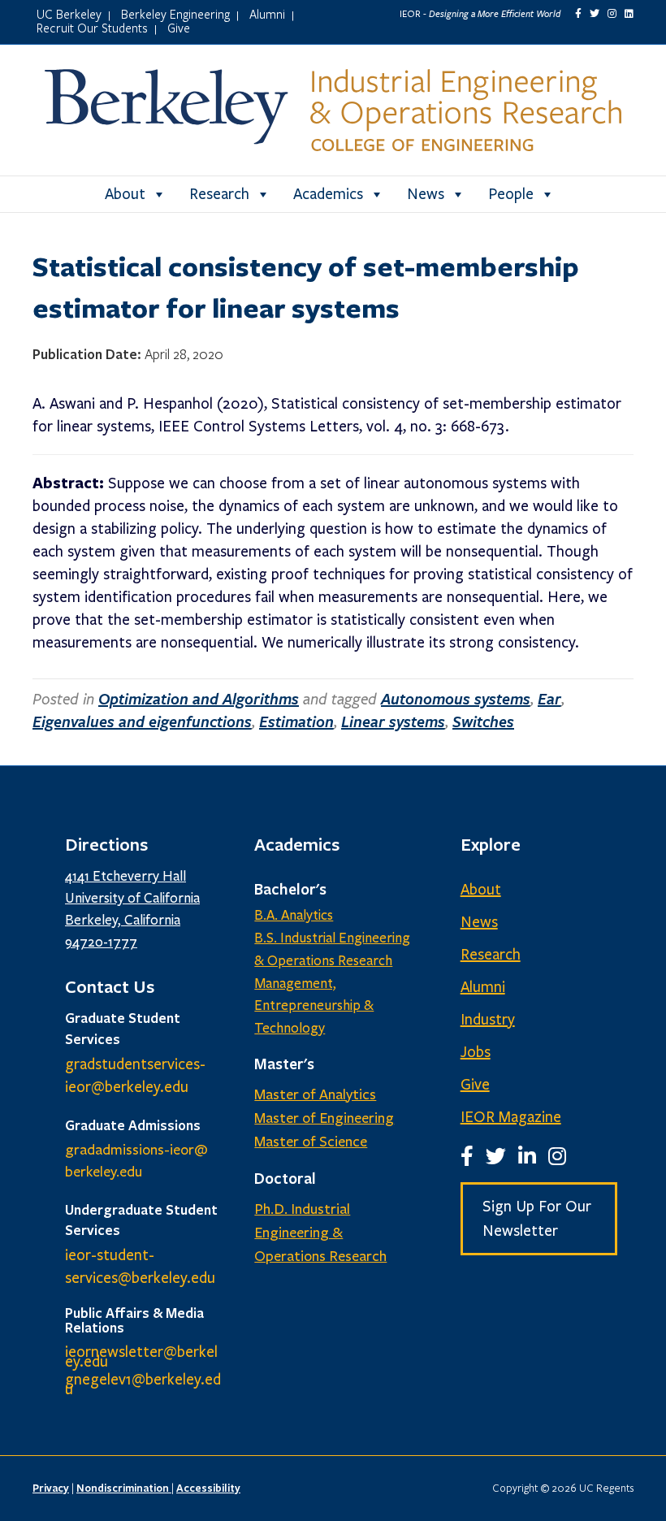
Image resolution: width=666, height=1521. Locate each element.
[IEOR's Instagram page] (612, 13)
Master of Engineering (324, 1118)
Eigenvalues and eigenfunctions (142, 721)
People (511, 194)
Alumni (267, 14)
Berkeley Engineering (175, 14)
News (425, 194)
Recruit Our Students (92, 28)
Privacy (50, 1487)
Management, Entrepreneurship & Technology (314, 1006)
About (125, 194)
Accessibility (208, 1487)
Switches (483, 721)
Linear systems (393, 721)
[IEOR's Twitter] (594, 13)
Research (219, 194)
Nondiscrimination (123, 1487)
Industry (488, 1020)
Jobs (476, 1052)
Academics (328, 194)
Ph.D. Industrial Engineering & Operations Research (320, 1232)
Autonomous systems (455, 698)
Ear (549, 698)
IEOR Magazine (511, 1117)
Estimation (296, 721)
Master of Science (310, 1141)
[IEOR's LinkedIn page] (629, 13)
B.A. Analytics (293, 915)
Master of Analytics (315, 1094)
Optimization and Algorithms (198, 698)
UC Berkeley (69, 14)
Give (178, 28)
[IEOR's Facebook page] (578, 13)
